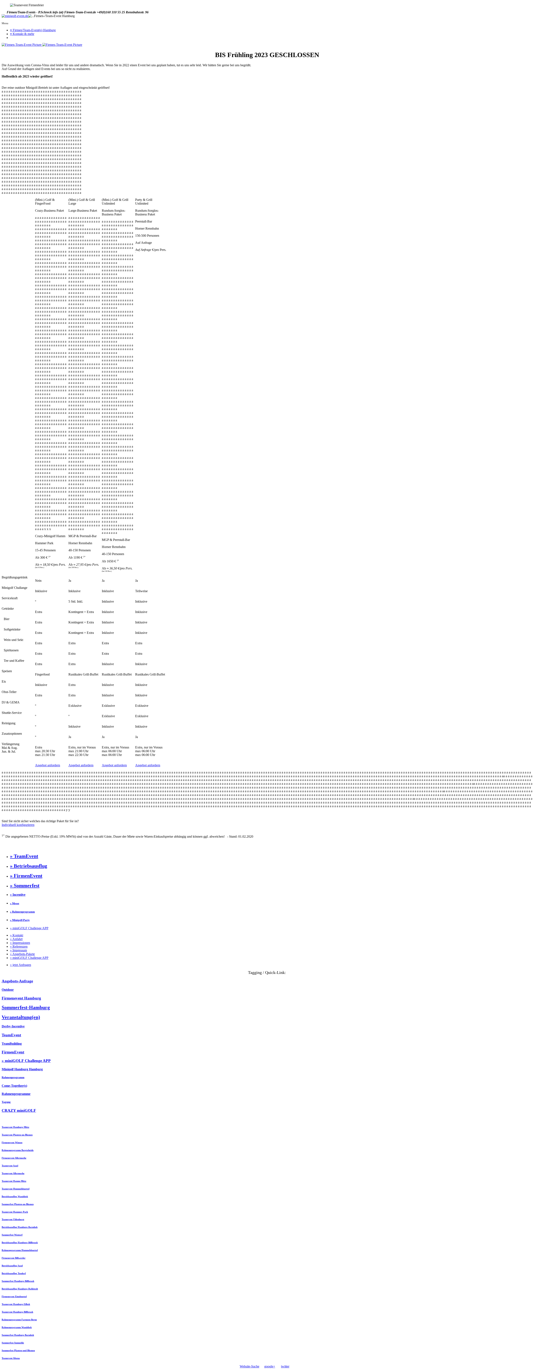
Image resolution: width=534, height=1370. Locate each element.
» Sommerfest (24, 885)
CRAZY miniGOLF (19, 1110)
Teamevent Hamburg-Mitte (15, 1127)
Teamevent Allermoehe (13, 1173)
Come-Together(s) (14, 1085)
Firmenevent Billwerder (13, 1258)
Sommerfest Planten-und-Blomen (18, 1350)
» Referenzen (19, 946)
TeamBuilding (12, 1043)
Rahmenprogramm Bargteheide (18, 1150)
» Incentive (17, 894)
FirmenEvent (13, 1052)
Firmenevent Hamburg (21, 998)
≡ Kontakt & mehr (22, 34)
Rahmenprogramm (13, 1077)
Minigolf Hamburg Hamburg (22, 1069)
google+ (269, 1366)
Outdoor (8, 989)
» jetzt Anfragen (20, 965)
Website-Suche (249, 1366)
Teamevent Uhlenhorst (13, 1219)
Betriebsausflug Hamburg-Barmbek (20, 1227)
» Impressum (18, 950)
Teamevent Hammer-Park (15, 1212)
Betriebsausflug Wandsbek (15, 1196)
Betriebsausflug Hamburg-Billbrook (20, 1242)
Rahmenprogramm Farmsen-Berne (19, 1319)
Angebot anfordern (47, 765)
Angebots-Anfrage (17, 981)
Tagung (6, 1102)
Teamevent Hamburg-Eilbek (16, 1304)
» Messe (14, 903)
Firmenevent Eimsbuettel (14, 1296)
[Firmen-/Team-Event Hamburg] (15, 16)
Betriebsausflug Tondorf (14, 1273)
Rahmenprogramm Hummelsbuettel (20, 1250)
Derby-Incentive (13, 1026)
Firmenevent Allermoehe (14, 1158)
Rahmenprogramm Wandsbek (17, 1327)
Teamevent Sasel (10, 1165)
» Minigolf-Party (20, 920)
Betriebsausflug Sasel (12, 1265)
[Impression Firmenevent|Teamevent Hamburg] (22, 44)
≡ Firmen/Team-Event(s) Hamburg (33, 30)
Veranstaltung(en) (21, 1017)
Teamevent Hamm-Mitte (14, 1181)
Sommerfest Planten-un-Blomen (18, 1204)
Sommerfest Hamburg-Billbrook (18, 1281)
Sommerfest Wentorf (12, 1235)
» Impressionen (20, 943)
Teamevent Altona (11, 1358)
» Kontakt (16, 935)
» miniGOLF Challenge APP (29, 928)
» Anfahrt (16, 939)
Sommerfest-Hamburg (26, 1007)
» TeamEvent (24, 856)
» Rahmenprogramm (22, 911)
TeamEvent (11, 1035)
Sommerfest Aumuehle (13, 1342)
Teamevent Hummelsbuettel (15, 1188)
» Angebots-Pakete (22, 954)
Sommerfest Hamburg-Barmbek (18, 1335)
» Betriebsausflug (28, 866)
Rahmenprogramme (16, 1094)
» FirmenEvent (26, 875)
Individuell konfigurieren (18, 825)
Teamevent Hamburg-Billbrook (17, 1312)
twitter (285, 1366)
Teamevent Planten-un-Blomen (17, 1135)
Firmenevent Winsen (12, 1142)
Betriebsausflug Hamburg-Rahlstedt (20, 1288)
